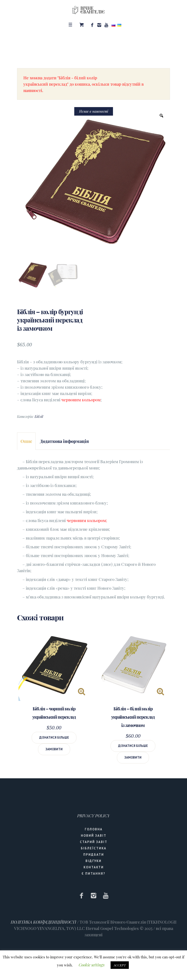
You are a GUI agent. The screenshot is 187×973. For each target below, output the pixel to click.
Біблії (39, 416)
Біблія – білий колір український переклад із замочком (133, 717)
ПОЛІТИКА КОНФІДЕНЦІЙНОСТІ (43, 922)
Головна (94, 829)
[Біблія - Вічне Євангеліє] (93, 10)
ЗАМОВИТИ (54, 749)
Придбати (93, 855)
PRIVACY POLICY (93, 815)
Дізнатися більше (54, 737)
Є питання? (93, 874)
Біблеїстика (93, 848)
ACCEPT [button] (119, 965)
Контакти (94, 867)
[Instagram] (99, 25)
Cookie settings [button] (91, 964)
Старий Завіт (93, 842)
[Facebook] (92, 25)
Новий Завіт (93, 836)
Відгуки (93, 861)
